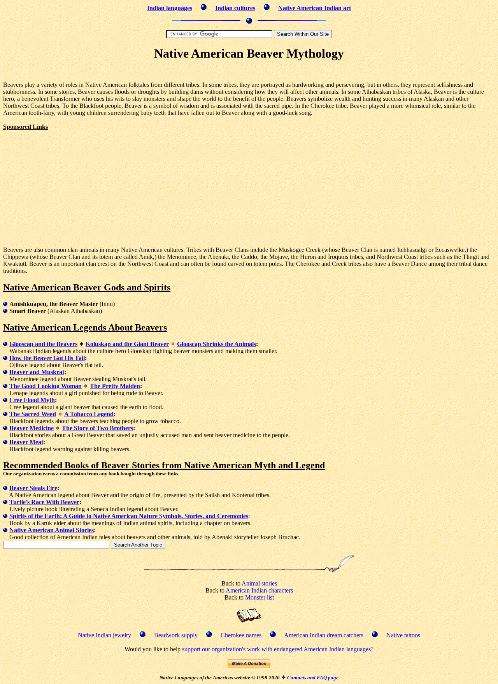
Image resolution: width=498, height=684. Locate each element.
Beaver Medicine (31, 428)
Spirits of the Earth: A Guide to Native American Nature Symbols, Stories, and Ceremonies (128, 516)
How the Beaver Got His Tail (47, 358)
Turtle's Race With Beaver (44, 502)
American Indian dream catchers (323, 635)
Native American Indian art (314, 8)
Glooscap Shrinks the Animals (216, 344)
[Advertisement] (249, 72)
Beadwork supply (176, 635)
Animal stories (259, 583)
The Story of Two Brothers (97, 428)
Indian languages (169, 8)
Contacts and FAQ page (312, 677)
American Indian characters (259, 590)
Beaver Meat (26, 442)
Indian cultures (235, 8)
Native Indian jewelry (104, 635)
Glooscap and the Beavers (43, 344)
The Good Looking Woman (45, 386)
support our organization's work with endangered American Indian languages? (278, 649)
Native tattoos (403, 635)
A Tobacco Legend (89, 414)
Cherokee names (241, 635)
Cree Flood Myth (32, 400)
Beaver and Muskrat (36, 372)
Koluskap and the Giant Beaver (127, 344)
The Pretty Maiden (115, 386)
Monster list (259, 597)
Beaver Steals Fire (33, 488)
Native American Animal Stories (51, 530)
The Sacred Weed (32, 414)
